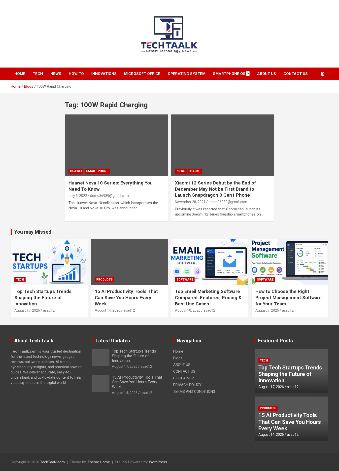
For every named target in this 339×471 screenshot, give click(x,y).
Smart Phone (97, 171)
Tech (38, 74)
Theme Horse (99, 462)
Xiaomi (195, 171)
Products (104, 279)
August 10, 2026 (188, 310)
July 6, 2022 (77, 196)
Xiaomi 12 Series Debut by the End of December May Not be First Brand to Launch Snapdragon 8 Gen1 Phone (215, 189)
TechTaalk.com (52, 462)
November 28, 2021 (190, 202)
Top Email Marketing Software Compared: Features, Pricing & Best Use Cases (208, 297)
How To (76, 74)
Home (19, 74)
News (55, 74)
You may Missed (32, 232)
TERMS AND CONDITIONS (194, 391)
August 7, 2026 (267, 310)
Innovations (104, 74)
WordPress (158, 462)
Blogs (177, 358)
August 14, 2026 (107, 310)
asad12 (49, 310)
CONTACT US (295, 74)
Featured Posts (275, 341)
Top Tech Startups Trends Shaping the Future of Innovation (42, 297)
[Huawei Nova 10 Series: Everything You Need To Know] (116, 145)
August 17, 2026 (27, 310)
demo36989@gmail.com (109, 196)
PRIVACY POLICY (187, 385)
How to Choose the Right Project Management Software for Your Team (288, 297)
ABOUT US (266, 74)
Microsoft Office (142, 74)
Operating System (186, 74)
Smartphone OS (229, 74)
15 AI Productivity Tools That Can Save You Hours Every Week (126, 297)
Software (184, 279)
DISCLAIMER (183, 378)
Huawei (76, 171)
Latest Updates (113, 341)
